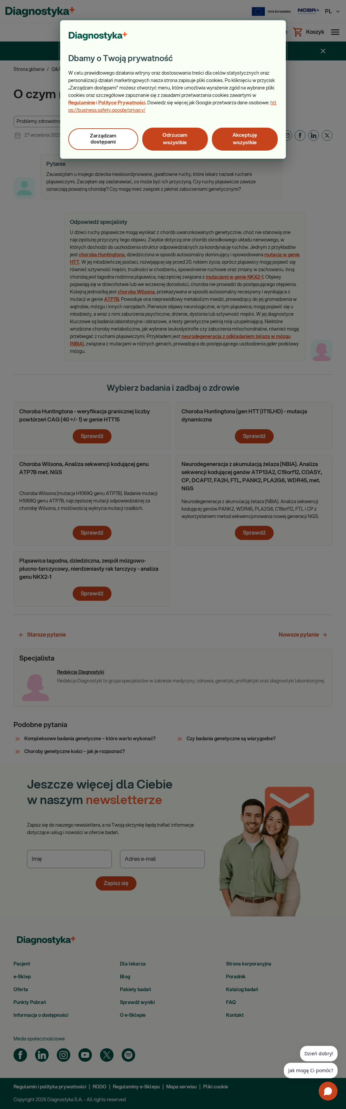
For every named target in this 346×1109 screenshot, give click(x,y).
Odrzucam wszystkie (175, 139)
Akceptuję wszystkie (244, 139)
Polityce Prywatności (121, 103)
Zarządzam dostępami (103, 139)
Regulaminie (81, 103)
